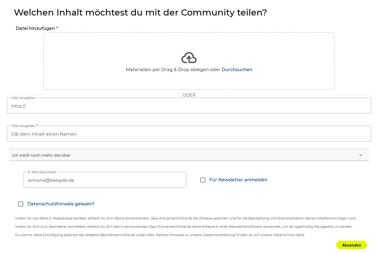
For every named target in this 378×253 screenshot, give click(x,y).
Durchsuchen (237, 69)
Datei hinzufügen (37, 28)
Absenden (351, 245)
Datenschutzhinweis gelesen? (61, 203)
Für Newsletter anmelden (238, 179)
